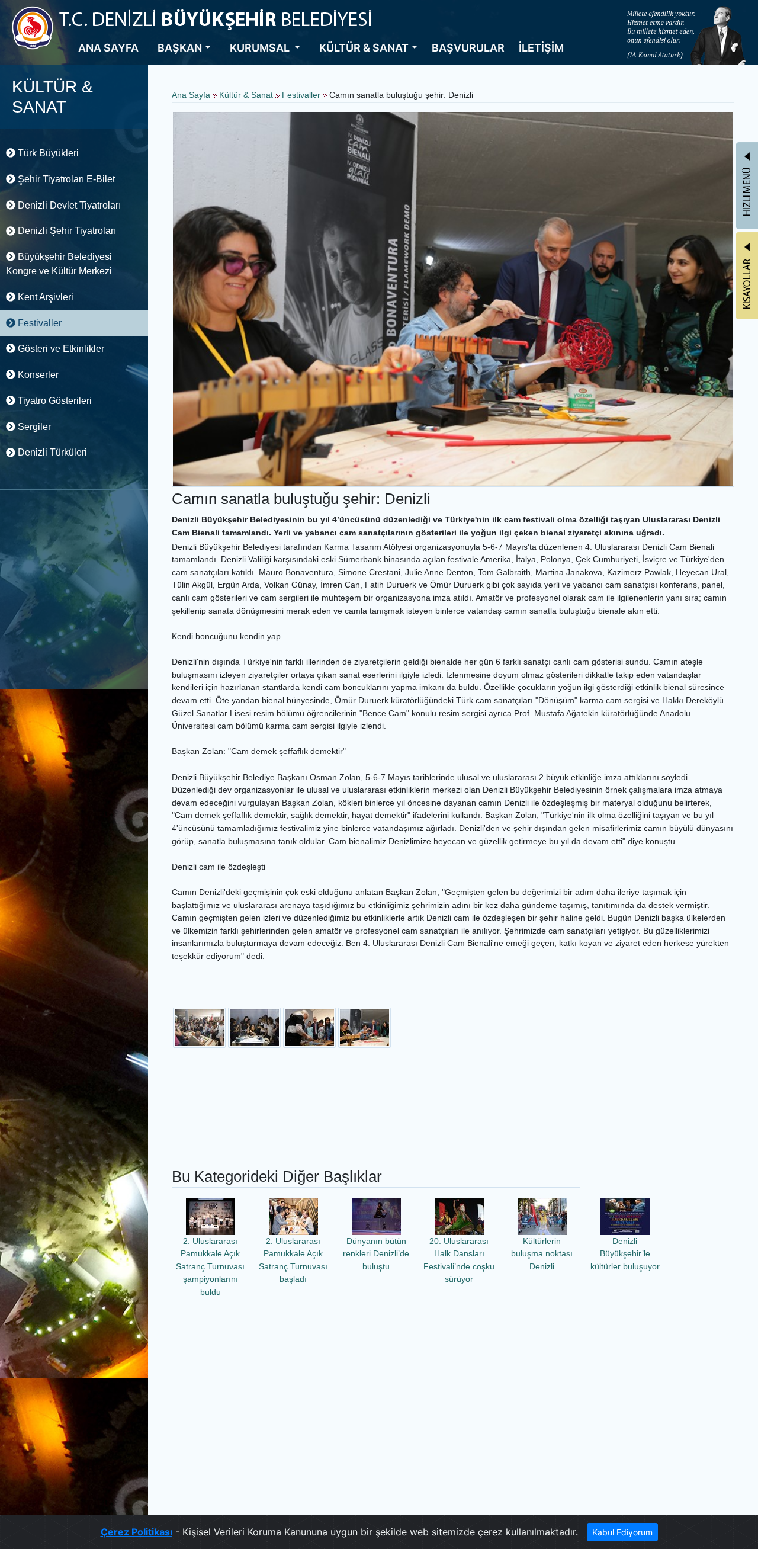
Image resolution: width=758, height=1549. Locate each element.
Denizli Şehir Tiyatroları (65, 231)
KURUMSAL (261, 47)
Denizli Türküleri (51, 452)
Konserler (37, 375)
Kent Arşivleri (44, 297)
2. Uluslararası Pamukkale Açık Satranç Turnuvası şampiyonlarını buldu (210, 1266)
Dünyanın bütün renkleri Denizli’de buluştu (376, 1253)
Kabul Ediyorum (622, 1532)
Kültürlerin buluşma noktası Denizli (542, 1253)
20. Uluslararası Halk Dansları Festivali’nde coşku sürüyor (458, 1260)
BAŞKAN (180, 47)
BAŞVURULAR (468, 47)
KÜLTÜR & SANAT (364, 47)
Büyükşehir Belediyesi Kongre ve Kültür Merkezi (59, 264)
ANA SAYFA (108, 47)
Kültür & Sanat (247, 95)
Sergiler (33, 427)
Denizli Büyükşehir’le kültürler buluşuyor (625, 1253)
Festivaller (38, 323)
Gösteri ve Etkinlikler (59, 349)
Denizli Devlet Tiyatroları (68, 205)
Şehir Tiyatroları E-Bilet (65, 179)
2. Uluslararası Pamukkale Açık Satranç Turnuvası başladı (293, 1260)
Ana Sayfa (191, 95)
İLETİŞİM (541, 47)
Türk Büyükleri (47, 153)
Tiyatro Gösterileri (53, 401)
